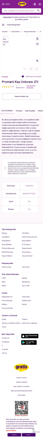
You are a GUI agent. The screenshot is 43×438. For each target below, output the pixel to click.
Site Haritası (21, 395)
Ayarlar (29, 435)
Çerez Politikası (11, 430)
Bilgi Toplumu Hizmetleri (21, 386)
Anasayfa (4, 31)
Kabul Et (14, 435)
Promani (5, 77)
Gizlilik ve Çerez (21, 377)
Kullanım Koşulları (21, 382)
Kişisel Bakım (16, 31)
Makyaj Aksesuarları (30, 31)
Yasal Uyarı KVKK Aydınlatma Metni (21, 391)
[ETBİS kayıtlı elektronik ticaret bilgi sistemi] (21, 409)
